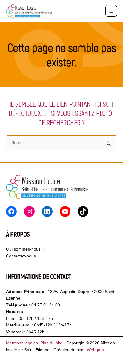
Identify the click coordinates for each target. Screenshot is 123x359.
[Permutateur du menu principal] (111, 11)
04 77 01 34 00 (45, 305)
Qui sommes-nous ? (25, 249)
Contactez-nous (21, 256)
